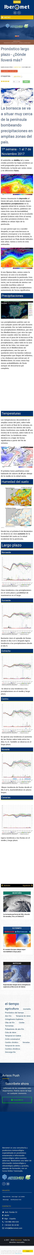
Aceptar (27, 1251)
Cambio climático (11, 1042)
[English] (18, 36)
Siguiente (27, 885)
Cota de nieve (10, 1032)
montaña (27, 1009)
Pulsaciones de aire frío (14, 1029)
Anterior (6, 885)
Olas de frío (10, 1023)
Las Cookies (21, 1196)
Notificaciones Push (16, 1199)
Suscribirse (18, 1100)
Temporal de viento (12, 1046)
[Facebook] (3, 1183)
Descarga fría (10, 1052)
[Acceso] (15, 12)
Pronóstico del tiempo (14, 1013)
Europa (17, 2)
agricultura (17, 76)
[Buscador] (19, 12)
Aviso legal (14, 1196)
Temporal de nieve (23, 1016)
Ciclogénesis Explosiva (14, 1019)
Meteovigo (6, 1199)
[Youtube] (7, 1183)
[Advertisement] (17, 389)
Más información (18, 1253)
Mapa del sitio (7, 1196)
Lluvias (21, 1023)
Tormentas (9, 1026)
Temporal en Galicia (13, 1036)
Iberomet (18, 1240)
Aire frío (8, 1016)
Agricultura (17, 67)
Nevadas (26, 1042)
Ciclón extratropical (12, 1039)
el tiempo (12, 1004)
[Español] (16, 36)
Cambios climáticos (12, 1049)
